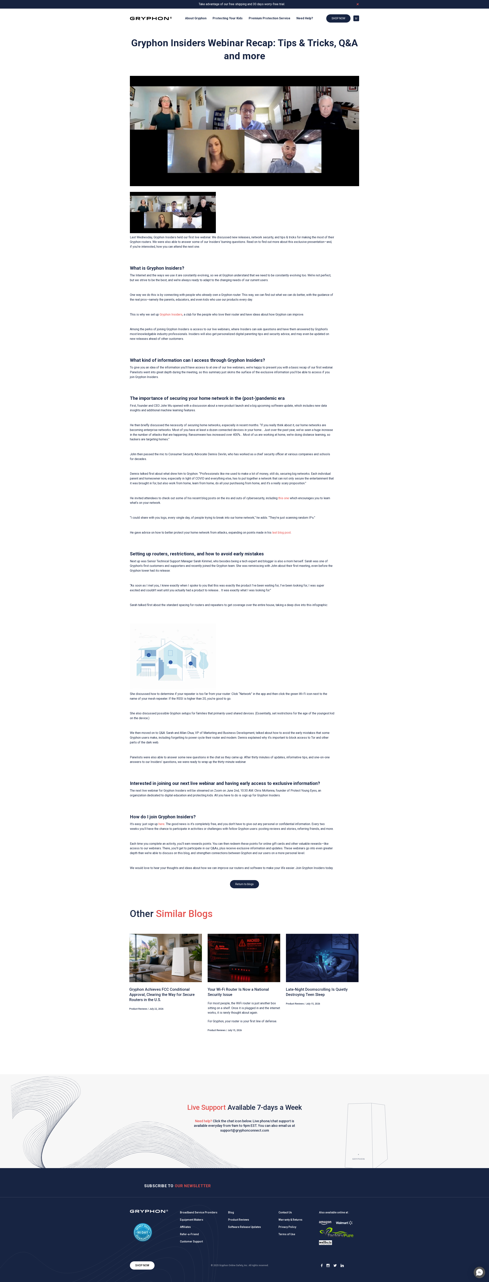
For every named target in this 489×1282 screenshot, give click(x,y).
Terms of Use (287, 1234)
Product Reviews (238, 1219)
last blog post (281, 532)
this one (283, 498)
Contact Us (285, 1212)
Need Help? (304, 18)
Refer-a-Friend (189, 1234)
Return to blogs (244, 884)
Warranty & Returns (290, 1219)
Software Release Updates (244, 1226)
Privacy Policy (287, 1226)
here (161, 824)
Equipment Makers (191, 1219)
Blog (231, 1212)
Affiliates (185, 1226)
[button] (479, 1272)
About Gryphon (195, 18)
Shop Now (338, 18)
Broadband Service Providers (198, 1212)
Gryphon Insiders (171, 314)
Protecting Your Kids (228, 18)
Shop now (142, 1265)
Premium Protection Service (269, 18)
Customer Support (191, 1241)
